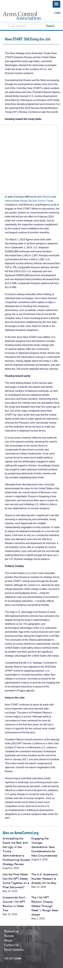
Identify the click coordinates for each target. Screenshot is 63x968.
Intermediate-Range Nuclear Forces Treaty (29, 200)
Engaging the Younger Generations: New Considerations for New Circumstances (44, 847)
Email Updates (14, 949)
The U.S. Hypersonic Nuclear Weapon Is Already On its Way (44, 879)
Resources (11, 931)
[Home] (25, 15)
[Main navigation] (56, 4)
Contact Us (11, 945)
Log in (57, 12)
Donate (9, 936)
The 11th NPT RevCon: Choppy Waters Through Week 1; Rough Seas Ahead (44, 906)
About (8, 940)
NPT (15, 112)
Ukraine (46, 196)
